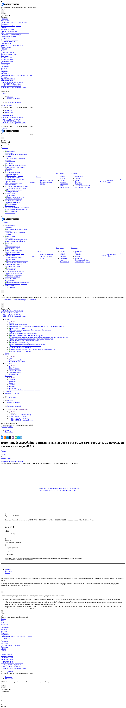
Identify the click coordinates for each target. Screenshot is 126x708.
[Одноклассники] (5, 437)
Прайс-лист (5, 647)
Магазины (4, 642)
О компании (5, 627)
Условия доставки (7, 656)
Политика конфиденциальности (11, 645)
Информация (5, 638)
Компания (12, 379)
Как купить (12, 367)
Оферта (3, 649)
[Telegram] (21, 437)
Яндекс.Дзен (9, 112)
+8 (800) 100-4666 (7, 80)
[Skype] (18, 437)
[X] (10, 437)
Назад (13, 321)
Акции (3, 620)
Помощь (3, 650)
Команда (4, 629)
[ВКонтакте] (2, 437)
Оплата (7, 573)
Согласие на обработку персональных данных (16, 636)
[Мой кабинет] (2, 294)
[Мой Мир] (7, 437)
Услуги (11, 358)
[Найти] (2, 11)
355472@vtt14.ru (7, 105)
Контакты (4, 631)
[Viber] (13, 437)
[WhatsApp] (16, 437)
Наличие (8, 569)
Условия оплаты (6, 654)
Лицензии (4, 633)
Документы (5, 634)
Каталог (11, 323)
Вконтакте (8, 110)
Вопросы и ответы (7, 659)
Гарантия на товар (7, 657)
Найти (3, 686)
